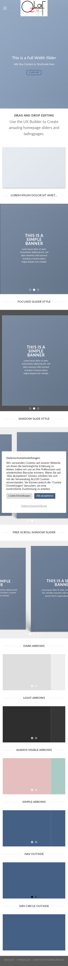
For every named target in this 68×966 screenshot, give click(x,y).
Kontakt (9, 960)
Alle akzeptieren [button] (44, 496)
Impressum (24, 960)
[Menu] (5, 8)
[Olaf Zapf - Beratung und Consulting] (34, 8)
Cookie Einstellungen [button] (19, 496)
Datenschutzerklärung (48, 960)
